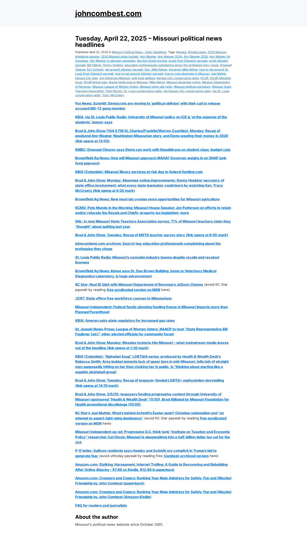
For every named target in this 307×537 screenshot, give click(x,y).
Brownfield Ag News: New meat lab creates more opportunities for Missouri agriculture (147, 199)
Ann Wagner (148, 56)
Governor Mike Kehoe (183, 69)
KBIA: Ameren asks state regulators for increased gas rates (125, 320)
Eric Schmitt (95, 69)
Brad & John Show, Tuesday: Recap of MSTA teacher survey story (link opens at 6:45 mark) (151, 235)
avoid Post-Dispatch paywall (188, 60)
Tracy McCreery (113, 95)
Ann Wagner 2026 (196, 56)
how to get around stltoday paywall (139, 73)
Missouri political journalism (192, 86)
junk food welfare (143, 78)
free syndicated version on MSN (133, 290)
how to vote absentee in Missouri (187, 73)
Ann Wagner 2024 (170, 56)
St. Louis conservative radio (143, 91)
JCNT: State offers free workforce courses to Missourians (123, 298)
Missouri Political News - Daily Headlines (139, 52)
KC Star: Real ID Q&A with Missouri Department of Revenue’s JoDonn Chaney (139, 284)
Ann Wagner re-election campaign (112, 60)
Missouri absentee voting (183, 82)
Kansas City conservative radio (178, 78)
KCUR (204, 78)
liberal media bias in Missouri (128, 82)
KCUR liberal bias (95, 82)
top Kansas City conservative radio (187, 91)
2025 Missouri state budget (119, 56)
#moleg (181, 52)
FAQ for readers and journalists (101, 505)
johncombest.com (108, 13)
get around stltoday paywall (124, 69)
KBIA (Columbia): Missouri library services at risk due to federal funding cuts (139, 172)
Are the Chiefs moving (152, 60)
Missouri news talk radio (156, 86)
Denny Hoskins (113, 65)
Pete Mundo (114, 91)
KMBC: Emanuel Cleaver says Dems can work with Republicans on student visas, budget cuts (152, 149)
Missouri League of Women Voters (115, 86)
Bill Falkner (94, 65)
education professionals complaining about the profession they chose (171, 65)
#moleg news (197, 52)
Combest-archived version (186, 456)
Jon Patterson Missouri (114, 78)
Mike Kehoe (157, 82)
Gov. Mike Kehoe (156, 69)
